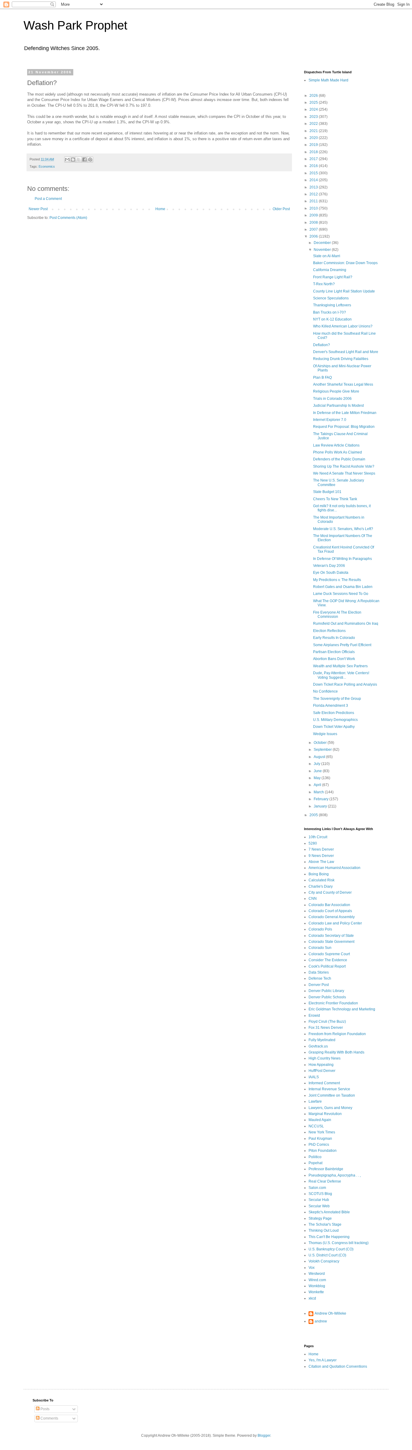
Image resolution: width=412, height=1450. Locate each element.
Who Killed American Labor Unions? (342, 326)
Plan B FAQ (322, 377)
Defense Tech (320, 978)
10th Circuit (318, 837)
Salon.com (317, 1188)
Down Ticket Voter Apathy (334, 727)
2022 (314, 124)
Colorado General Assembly (332, 917)
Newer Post (38, 209)
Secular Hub (319, 1200)
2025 (314, 102)
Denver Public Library (326, 991)
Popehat (315, 1163)
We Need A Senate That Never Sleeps (344, 473)
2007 (314, 229)
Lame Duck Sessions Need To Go (340, 594)
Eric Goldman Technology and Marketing (342, 1009)
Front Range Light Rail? (332, 277)
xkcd (312, 1298)
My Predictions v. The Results (337, 580)
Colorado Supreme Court (329, 954)
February (321, 799)
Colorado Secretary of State (331, 935)
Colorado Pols (320, 929)
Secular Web (319, 1206)
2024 (314, 109)
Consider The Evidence (328, 960)
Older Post (281, 209)
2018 (314, 152)
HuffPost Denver (322, 1071)
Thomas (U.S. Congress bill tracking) (339, 1243)
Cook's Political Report (327, 966)
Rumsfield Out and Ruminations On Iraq (345, 623)
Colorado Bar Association (329, 905)
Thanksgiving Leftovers (332, 305)
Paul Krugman (320, 1138)
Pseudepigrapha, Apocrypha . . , (335, 1175)
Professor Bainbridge (326, 1169)
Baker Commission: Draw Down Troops (345, 263)
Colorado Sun (320, 948)
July (317, 764)
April (318, 785)
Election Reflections (329, 631)
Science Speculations (331, 298)
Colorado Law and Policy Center (335, 923)
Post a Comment (48, 199)
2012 (314, 194)
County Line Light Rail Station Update (344, 291)
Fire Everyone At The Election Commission (337, 614)
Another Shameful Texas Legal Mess (343, 384)
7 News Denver (321, 849)
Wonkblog (317, 1286)
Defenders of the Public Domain (339, 459)
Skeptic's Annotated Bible (329, 1212)
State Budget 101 (327, 492)
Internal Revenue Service (329, 1089)
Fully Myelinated (322, 1040)
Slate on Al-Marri (326, 256)
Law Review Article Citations (336, 445)
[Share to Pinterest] (90, 159)
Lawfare (315, 1101)
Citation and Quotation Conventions (338, 1366)
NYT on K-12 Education (332, 319)
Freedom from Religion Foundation (337, 1034)
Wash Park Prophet (75, 25)
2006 (314, 236)
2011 (314, 201)
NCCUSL (316, 1126)
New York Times (322, 1132)
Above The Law (321, 862)
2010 (314, 208)
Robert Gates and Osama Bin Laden (342, 587)
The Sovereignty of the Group (337, 699)
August (320, 757)
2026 (314, 95)
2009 (314, 215)
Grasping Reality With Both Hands (336, 1052)
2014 (314, 180)
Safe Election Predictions (333, 713)
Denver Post (319, 985)
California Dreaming (329, 270)
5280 (313, 843)
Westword (317, 1274)
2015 (314, 173)
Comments (49, 1418)
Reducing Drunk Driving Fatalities (340, 359)
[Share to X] (79, 159)
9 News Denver (321, 856)
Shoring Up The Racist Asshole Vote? (343, 466)
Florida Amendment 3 (330, 705)
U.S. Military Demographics (335, 720)
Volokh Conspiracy (324, 1261)
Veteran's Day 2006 (329, 566)
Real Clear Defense (325, 1181)
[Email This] (67, 159)
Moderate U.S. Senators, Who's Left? (343, 529)
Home (160, 209)
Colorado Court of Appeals (330, 911)
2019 (314, 145)
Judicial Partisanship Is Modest (338, 405)
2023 (314, 117)
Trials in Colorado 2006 (332, 398)
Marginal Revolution (325, 1114)
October (321, 743)
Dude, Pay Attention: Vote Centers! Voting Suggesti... (341, 675)
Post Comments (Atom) (68, 218)
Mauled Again (320, 1120)
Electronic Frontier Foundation (333, 1003)
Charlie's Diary (321, 886)
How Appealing (321, 1065)
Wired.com (317, 1280)
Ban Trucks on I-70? (329, 312)
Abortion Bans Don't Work (334, 659)
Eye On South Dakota (330, 572)
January (321, 806)
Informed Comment (324, 1083)
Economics (47, 166)
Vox (312, 1267)
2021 (314, 131)
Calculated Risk (321, 880)
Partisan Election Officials (334, 652)
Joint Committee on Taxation (332, 1095)
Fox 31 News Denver (326, 1027)
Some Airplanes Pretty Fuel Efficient (342, 645)
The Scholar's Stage (325, 1224)
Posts (44, 1409)
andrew (321, 1321)
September (323, 749)
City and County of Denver (330, 892)
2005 (314, 815)
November (323, 250)
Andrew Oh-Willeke (330, 1313)
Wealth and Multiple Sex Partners (340, 666)
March (319, 792)
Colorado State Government (331, 942)
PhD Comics (319, 1144)
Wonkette (316, 1292)
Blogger (264, 1435)
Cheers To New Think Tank (335, 499)
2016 (314, 166)
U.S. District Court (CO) (327, 1255)
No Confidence (325, 691)
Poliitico (315, 1157)
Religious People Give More (336, 391)
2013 (314, 187)
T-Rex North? (324, 284)
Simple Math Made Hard (328, 80)
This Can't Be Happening (329, 1237)
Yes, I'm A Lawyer (323, 1360)
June (318, 771)
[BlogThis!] (73, 159)
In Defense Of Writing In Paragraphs (342, 559)
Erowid (314, 1015)
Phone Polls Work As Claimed (337, 452)
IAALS (314, 1077)
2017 (314, 159)
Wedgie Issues (325, 734)
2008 (314, 222)
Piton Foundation (323, 1150)
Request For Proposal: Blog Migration (344, 427)
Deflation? (321, 345)
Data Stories (319, 972)
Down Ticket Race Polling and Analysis (345, 684)
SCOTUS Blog (320, 1194)
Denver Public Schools (327, 997)
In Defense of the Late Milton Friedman (344, 413)
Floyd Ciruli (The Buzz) (327, 1021)
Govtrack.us (318, 1046)
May (318, 778)
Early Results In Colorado (334, 638)
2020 (314, 138)
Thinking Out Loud (324, 1230)
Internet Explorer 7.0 (329, 420)
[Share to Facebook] (84, 159)
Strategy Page (320, 1218)
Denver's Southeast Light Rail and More (345, 352)
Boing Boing (319, 874)
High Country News (325, 1058)
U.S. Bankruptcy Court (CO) (331, 1249)
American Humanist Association (334, 868)
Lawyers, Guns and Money (330, 1108)
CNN (313, 898)
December (323, 243)
